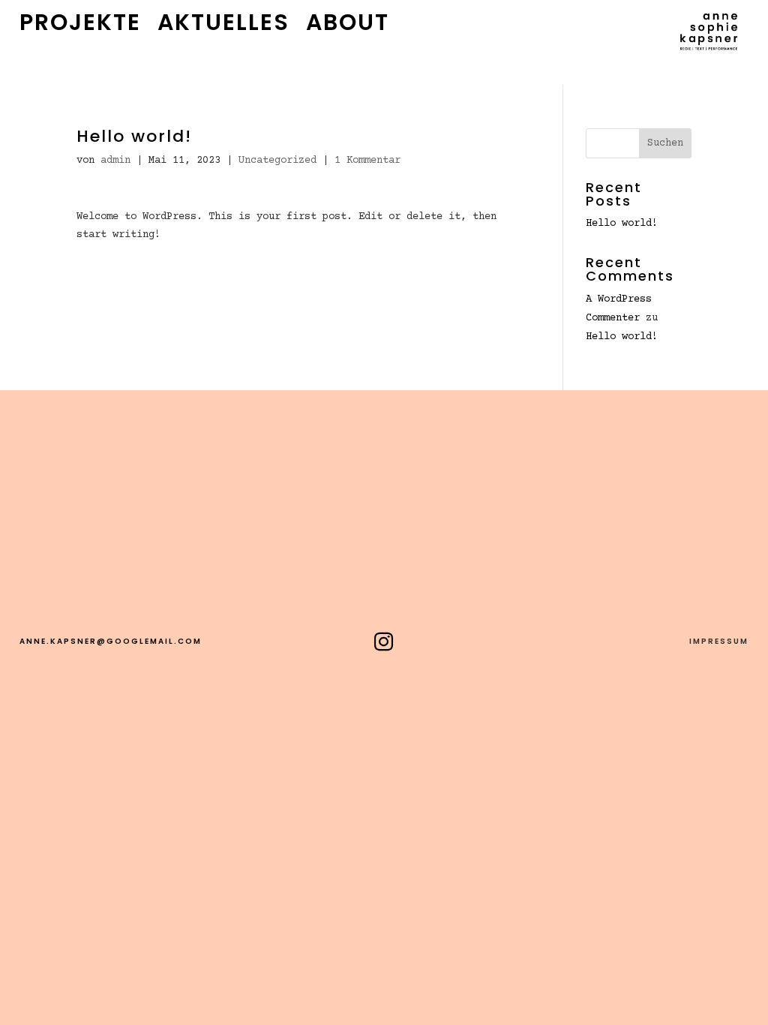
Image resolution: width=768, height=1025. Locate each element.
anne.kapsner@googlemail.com (111, 641)
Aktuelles (224, 25)
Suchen (665, 143)
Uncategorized (277, 161)
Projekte (80, 25)
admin (115, 161)
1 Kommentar (367, 161)
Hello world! (622, 224)
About (347, 25)
